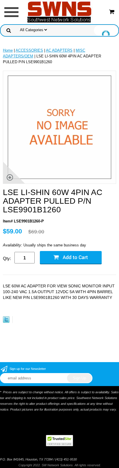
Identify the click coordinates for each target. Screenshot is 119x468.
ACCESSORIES (29, 50)
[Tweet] (6, 321)
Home (8, 50)
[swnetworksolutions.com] (59, 12)
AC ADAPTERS (59, 50)
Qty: (7, 258)
